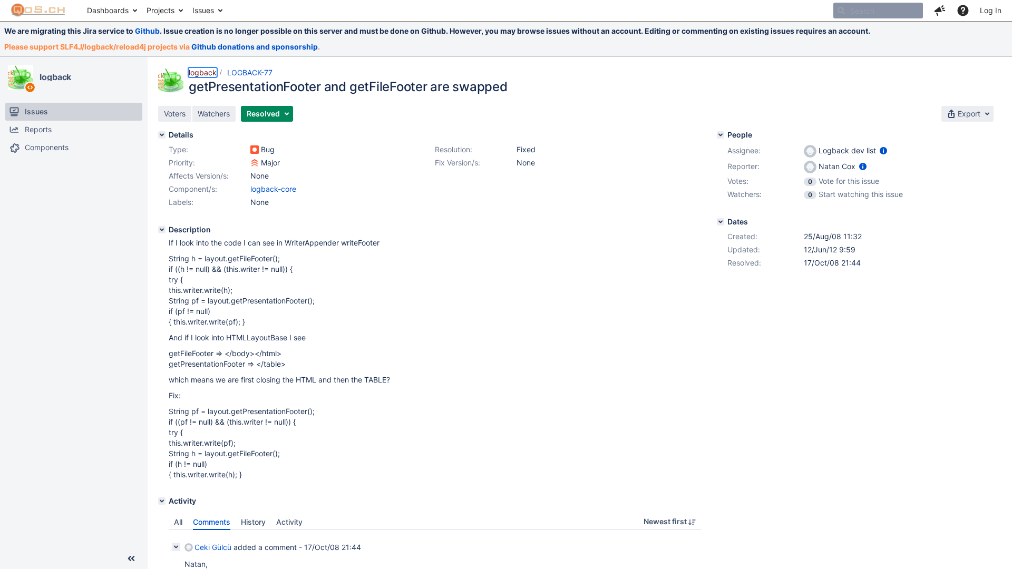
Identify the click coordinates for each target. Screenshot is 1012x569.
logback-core (273, 188)
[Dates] (720, 221)
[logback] (20, 77)
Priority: (182, 162)
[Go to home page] (38, 10)
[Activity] (162, 501)
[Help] (963, 10)
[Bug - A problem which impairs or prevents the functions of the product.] (254, 149)
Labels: (181, 202)
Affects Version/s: (199, 175)
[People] (720, 135)
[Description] (162, 229)
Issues (203, 10)
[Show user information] (883, 150)
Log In (990, 10)
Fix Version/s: (457, 162)
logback (55, 77)
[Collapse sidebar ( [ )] (131, 558)
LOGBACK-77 (250, 72)
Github (147, 30)
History (253, 521)
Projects (160, 10)
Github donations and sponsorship (254, 46)
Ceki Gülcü (212, 547)
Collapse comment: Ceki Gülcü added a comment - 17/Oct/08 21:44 (176, 547)
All (178, 521)
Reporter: (743, 166)
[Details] (162, 135)
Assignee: (744, 150)
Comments (211, 521)
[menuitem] (111, 10)
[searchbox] (878, 10)
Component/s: (193, 188)
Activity (289, 521)
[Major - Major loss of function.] (254, 163)
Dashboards (108, 10)
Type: (178, 149)
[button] (939, 10)
